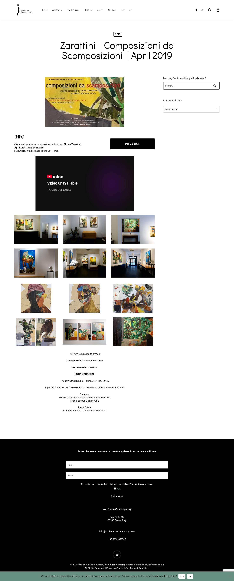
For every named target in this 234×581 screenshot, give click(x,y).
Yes (182, 576)
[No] (230, 576)
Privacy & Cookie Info (139, 484)
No (190, 576)
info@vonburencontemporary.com (117, 531)
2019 (117, 34)
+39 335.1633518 (117, 539)
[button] (132, 143)
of (64, 144)
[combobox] (191, 109)
